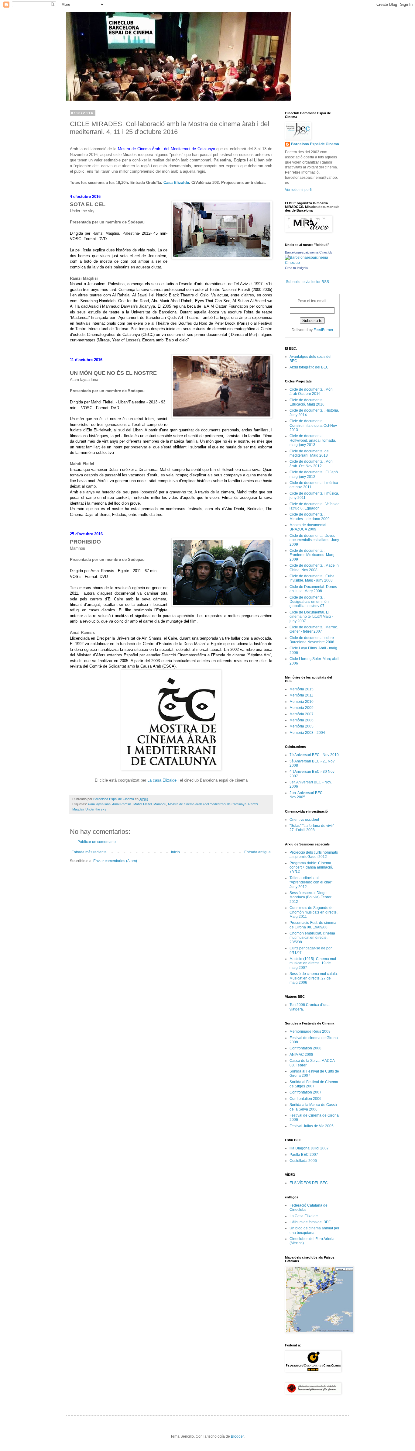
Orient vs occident (304, 819)
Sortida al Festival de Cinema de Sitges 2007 (314, 1084)
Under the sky (95, 809)
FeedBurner (323, 330)
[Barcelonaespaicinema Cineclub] (312, 263)
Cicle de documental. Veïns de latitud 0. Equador (315, 506)
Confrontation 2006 (305, 1099)
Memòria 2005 (302, 726)
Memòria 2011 (301, 695)
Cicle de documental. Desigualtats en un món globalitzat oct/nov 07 (309, 601)
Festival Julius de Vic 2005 (312, 1126)
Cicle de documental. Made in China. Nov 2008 (314, 567)
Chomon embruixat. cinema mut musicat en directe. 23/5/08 (312, 937)
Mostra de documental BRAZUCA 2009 (308, 527)
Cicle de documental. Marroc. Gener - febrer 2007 (314, 629)
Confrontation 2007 (305, 1092)
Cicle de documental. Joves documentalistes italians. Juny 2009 (314, 540)
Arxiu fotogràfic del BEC (309, 367)
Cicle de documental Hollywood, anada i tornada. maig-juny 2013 (313, 440)
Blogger (237, 1436)
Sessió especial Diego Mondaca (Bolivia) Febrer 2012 (310, 897)
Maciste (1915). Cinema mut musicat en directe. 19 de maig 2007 (313, 963)
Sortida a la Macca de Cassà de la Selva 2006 (313, 1107)
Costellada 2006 (303, 1161)
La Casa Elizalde (304, 1216)
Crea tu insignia (296, 268)
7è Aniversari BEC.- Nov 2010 (314, 755)
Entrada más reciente (89, 852)
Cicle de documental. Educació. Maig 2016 (307, 402)
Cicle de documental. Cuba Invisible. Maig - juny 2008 (312, 578)
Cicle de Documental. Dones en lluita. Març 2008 (313, 589)
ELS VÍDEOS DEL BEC (309, 1183)
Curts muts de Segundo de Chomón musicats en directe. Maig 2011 (314, 912)
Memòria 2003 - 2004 (307, 733)
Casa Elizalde (176, 182)
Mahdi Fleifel (142, 804)
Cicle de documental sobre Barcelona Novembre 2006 (312, 640)
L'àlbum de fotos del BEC (310, 1222)
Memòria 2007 (302, 714)
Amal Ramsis (122, 804)
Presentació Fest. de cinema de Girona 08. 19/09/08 (313, 925)
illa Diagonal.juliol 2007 (309, 1148)
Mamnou (159, 804)
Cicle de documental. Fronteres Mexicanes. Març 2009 (312, 554)
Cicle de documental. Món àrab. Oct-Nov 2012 (311, 463)
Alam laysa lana (99, 804)
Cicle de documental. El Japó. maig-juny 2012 (314, 474)
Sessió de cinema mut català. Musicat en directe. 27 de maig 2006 (314, 978)
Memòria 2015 (302, 689)
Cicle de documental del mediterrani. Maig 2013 (310, 453)
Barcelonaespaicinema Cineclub (308, 252)
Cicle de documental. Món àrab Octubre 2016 (311, 391)
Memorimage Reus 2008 (310, 1031)
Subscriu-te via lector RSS (307, 282)
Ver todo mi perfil (299, 190)
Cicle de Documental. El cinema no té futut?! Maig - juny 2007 (311, 616)
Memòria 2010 (302, 702)
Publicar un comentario (96, 842)
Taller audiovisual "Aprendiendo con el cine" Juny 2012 (311, 882)
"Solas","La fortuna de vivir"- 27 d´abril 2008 (312, 828)
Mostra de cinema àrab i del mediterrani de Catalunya (207, 804)
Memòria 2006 (302, 720)
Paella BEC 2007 (304, 1154)
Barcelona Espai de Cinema (315, 144)
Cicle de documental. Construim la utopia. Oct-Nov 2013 (313, 425)
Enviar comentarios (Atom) (115, 861)
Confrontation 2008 (305, 1048)
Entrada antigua (257, 852)
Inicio (175, 852)
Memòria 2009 (302, 708)
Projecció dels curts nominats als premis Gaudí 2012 (314, 854)
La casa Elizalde (162, 780)
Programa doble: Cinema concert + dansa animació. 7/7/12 (311, 867)
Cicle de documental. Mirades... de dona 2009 (310, 516)
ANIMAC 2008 (301, 1054)
